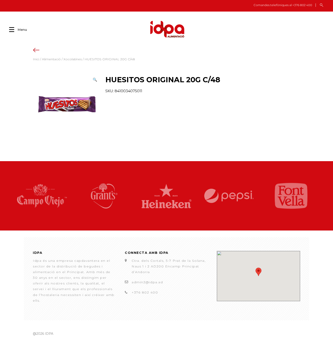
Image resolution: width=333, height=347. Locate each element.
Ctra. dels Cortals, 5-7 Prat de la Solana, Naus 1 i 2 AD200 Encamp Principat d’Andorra (169, 266)
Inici (36, 59)
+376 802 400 (145, 292)
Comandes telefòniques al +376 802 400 (282, 5)
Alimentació (51, 59)
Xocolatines (72, 59)
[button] (95, 80)
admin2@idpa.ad (147, 282)
